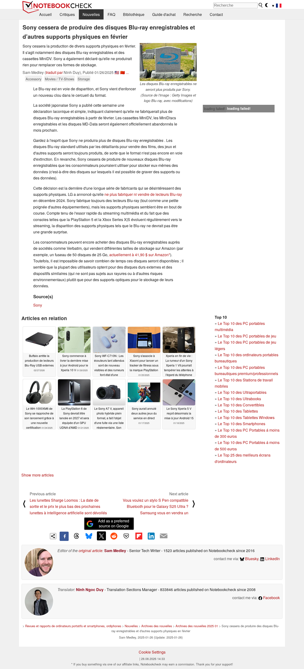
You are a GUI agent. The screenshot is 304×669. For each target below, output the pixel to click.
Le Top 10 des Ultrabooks (239, 398)
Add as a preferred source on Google (113, 523)
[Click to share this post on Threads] (76, 536)
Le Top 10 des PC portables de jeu (247, 336)
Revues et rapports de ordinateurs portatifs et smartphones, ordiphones (73, 626)
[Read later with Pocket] (126, 535)
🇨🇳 (122, 72)
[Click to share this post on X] (101, 535)
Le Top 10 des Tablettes (238, 411)
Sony (37, 305)
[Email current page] (163, 536)
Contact (216, 14)
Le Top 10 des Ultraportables (242, 392)
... (127, 72)
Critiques (67, 14)
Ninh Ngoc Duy (90, 589)
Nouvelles (91, 14)
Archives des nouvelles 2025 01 (197, 626)
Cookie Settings (152, 652)
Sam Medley (115, 550)
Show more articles (37, 475)
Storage (84, 78)
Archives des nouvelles (156, 626)
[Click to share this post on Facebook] (64, 536)
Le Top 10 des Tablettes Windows (246, 417)
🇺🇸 (116, 72)
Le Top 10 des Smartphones (241, 423)
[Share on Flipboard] (138, 535)
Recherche (192, 14)
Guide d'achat (164, 14)
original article (90, 550)
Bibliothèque (133, 14)
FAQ (111, 14)
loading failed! (214, 108)
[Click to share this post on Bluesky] (88, 536)
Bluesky (251, 558)
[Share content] (53, 536)
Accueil (45, 14)
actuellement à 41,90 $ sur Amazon (139, 254)
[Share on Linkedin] (151, 535)
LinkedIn (272, 558)
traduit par (54, 72)
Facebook (271, 597)
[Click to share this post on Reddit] (113, 535)
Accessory (33, 78)
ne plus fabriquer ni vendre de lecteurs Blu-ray (143, 194)
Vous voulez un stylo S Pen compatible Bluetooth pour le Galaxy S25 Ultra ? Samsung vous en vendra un (155, 506)
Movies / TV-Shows (59, 78)
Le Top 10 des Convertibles (241, 405)
